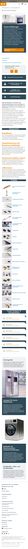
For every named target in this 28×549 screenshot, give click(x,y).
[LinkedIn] (4, 533)
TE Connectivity (3, 4)
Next (16, 71)
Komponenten (5, 58)
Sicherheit (14, 543)
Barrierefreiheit (8, 543)
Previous (11, 71)
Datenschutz (13, 542)
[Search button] (19, 4)
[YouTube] (6, 533)
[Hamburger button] (25, 4)
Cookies (3, 543)
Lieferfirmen (4, 498)
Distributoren (4, 496)
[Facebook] (2, 533)
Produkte (4, 60)
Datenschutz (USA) (20, 542)
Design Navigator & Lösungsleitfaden (11, 62)
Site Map (18, 543)
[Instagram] (8, 533)
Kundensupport (5, 491)
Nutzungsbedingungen (6, 542)
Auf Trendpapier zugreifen (10, 68)
